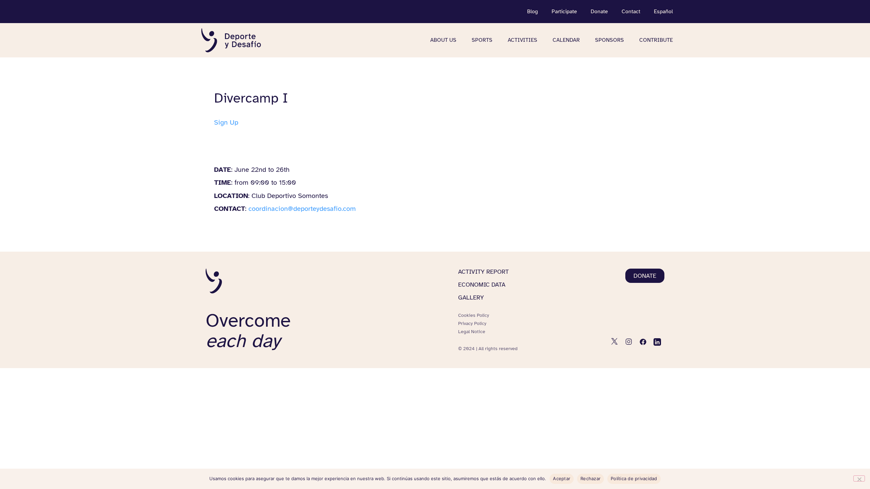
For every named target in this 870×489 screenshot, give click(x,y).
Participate (564, 11)
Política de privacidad (634, 478)
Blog (532, 11)
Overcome (248, 330)
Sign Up (226, 122)
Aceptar (561, 478)
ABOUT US (443, 40)
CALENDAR (566, 40)
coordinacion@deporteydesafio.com (302, 208)
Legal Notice (471, 331)
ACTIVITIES (522, 40)
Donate (599, 11)
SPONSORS (609, 40)
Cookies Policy (473, 315)
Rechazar (590, 478)
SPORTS (482, 40)
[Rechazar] (859, 478)
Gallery (471, 297)
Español (663, 11)
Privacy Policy (472, 323)
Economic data (481, 284)
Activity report (483, 271)
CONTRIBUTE (656, 40)
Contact (631, 11)
